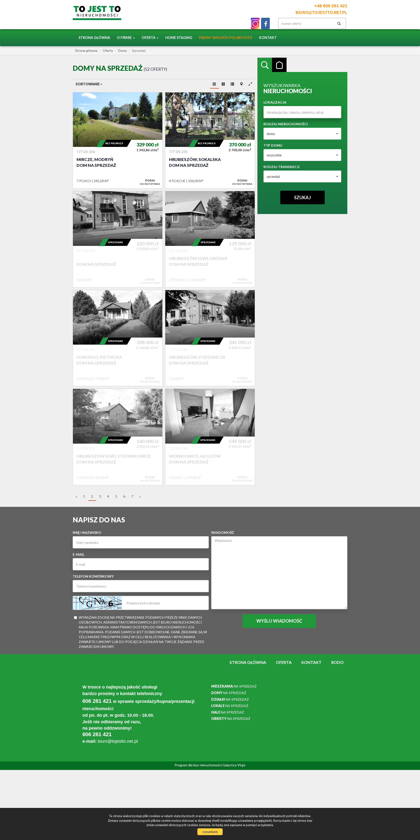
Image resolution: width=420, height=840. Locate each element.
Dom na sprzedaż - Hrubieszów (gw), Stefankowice (117, 437)
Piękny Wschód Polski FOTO (225, 38)
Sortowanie (88, 84)
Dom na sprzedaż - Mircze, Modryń (117, 140)
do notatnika (150, 182)
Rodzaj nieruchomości (285, 124)
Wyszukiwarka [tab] (264, 65)
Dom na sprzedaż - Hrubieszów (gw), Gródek (210, 239)
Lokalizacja (274, 102)
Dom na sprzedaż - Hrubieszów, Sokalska (210, 140)
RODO (337, 662)
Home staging (178, 38)
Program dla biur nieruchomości (198, 765)
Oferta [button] (149, 38)
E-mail (78, 554)
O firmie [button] (124, 38)
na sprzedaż (234, 686)
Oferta (284, 662)
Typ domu (272, 145)
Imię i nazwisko (87, 532)
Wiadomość (222, 532)
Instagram (255, 23)
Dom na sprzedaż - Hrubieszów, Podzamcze (210, 338)
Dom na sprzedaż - (117, 239)
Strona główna (94, 38)
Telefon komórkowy (93, 576)
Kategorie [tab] (279, 65)
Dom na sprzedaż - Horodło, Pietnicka (117, 338)
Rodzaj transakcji (281, 167)
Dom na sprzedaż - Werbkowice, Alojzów (210, 437)
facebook (265, 23)
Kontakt (268, 38)
